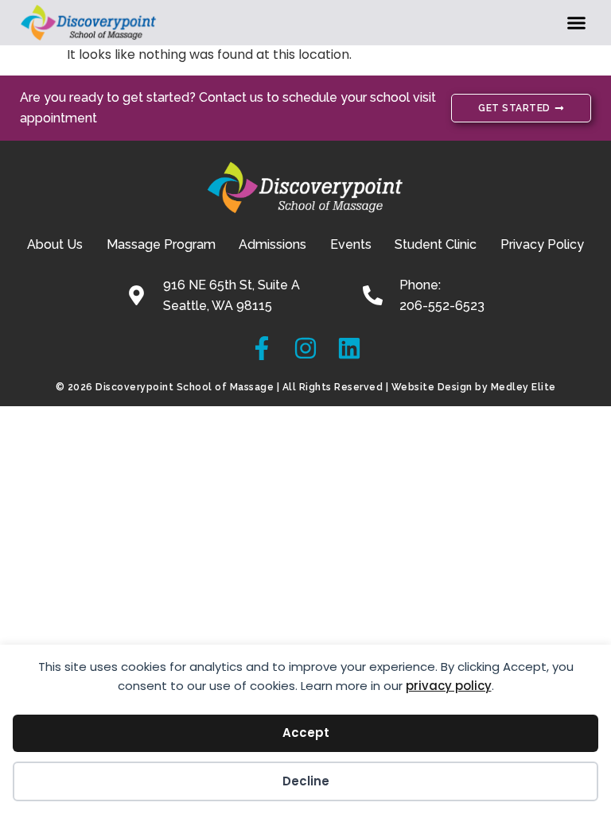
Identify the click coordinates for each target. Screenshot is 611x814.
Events (351, 244)
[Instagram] (305, 348)
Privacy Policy (542, 244)
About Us (55, 244)
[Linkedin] (349, 348)
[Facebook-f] (262, 348)
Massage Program (161, 244)
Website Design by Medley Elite (473, 387)
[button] (577, 23)
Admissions (272, 244)
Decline (305, 781)
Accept (305, 732)
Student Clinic (436, 244)
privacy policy (449, 685)
